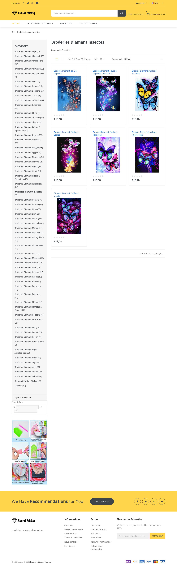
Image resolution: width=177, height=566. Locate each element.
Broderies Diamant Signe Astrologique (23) (26, 351)
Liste (62, 59)
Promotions (96, 537)
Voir (96, 59)
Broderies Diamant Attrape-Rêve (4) (29, 75)
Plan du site (69, 546)
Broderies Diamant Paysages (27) (28, 288)
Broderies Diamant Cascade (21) (29, 100)
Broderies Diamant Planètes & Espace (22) (28, 308)
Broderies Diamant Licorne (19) (29, 204)
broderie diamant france (40, 562)
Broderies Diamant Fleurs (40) (28, 166)
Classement (117, 59)
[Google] (32, 3)
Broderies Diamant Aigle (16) (27, 51)
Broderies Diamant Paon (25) (28, 281)
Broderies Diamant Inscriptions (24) (28, 185)
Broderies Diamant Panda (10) (28, 276)
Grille (56, 59)
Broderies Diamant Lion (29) (27, 214)
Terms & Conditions (73, 537)
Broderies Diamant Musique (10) (29, 258)
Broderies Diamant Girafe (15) (28, 171)
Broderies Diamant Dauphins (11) (28, 141)
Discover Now (102, 501)
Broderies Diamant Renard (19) (28, 332)
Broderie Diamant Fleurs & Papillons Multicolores (105, 72)
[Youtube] (37, 3)
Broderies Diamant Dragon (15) (29, 147)
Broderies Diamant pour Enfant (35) (29, 321)
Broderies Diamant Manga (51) (28, 228)
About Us (68, 525)
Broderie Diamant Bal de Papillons (65, 72)
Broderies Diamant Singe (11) (28, 357)
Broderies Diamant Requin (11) (28, 337)
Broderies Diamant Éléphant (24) (29, 157)
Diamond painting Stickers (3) (28, 381)
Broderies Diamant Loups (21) (28, 218)
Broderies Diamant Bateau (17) (29, 86)
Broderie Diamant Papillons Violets (66, 194)
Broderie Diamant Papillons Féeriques (105, 133)
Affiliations (95, 533)
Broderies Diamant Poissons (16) (29, 314)
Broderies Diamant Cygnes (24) (29, 135)
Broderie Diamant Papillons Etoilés (66, 133)
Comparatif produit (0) (61, 50)
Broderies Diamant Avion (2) (27, 81)
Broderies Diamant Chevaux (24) (29, 117)
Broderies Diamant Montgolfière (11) (29, 239)
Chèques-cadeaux (98, 529)
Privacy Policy (70, 533)
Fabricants (95, 525)
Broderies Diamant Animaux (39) (29, 68)
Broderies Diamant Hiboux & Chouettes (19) (27, 177)
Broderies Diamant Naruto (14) (28, 262)
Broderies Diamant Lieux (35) (28, 209)
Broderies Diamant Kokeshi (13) (29, 199)
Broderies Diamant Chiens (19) (28, 122)
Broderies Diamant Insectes (28, 32)
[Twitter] (28, 3)
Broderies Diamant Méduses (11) (29, 232)
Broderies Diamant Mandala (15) (29, 223)
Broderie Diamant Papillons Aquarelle (144, 72)
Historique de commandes (96, 548)
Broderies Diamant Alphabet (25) (29, 56)
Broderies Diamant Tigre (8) (27, 362)
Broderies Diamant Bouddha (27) (29, 91)
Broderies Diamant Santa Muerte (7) (29, 343)
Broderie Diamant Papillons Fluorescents (144, 133)
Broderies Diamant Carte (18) (28, 95)
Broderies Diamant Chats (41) (28, 113)
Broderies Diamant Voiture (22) (28, 371)
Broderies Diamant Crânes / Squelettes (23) (27, 129)
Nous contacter (71, 541)
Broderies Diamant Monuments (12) (29, 247)
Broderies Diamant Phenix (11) (28, 302)
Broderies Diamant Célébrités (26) (28, 107)
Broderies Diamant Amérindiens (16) (29, 62)
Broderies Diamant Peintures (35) (28, 296)
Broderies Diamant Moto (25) (28, 253)
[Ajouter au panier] (83, 118)
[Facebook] (23, 3)
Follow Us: (16, 3)
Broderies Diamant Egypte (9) (28, 152)
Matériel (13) (20, 385)
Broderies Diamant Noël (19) (27, 267)
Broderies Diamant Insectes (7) (28, 193)
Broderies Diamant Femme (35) (29, 161)
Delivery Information (73, 529)
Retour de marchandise (101, 541)
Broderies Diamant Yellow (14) (28, 376)
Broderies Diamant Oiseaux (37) (29, 272)
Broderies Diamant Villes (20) (28, 367)
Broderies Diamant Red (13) (27, 327)
